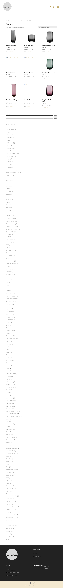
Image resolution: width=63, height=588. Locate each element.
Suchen (8, 114)
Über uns (46, 566)
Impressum (37, 559)
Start (7, 21)
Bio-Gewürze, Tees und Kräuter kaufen (19, 21)
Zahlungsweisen (12, 575)
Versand (11, 52)
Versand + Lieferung (13, 572)
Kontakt (46, 568)
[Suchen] (55, 117)
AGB (35, 553)
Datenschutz (37, 556)
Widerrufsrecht (11, 570)
